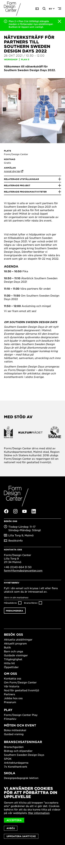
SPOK (8, 758)
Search (44, 8)
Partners (9, 694)
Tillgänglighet (13, 659)
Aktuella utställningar (18, 639)
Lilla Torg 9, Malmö (21, 535)
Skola (9, 773)
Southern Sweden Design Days (24, 754)
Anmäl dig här (12, 171)
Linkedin (33, 511)
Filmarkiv (10, 718)
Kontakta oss (12, 678)
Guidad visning (14, 734)
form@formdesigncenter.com (23, 570)
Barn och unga (13, 651)
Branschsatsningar (23, 742)
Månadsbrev (10, 602)
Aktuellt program (15, 643)
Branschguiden (14, 746)
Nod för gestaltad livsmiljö (21, 690)
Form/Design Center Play (21, 714)
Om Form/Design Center (20, 682)
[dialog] (32, 812)
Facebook (6, 511)
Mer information (39, 812)
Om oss (10, 673)
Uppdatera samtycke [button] (21, 836)
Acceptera (14, 820)
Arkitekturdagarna (16, 762)
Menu (59, 8)
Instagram (15, 511)
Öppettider (11, 667)
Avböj (10, 828)
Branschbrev (31, 602)
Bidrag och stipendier (18, 750)
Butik (7, 647)
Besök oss (13, 634)
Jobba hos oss (13, 698)
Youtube (24, 511)
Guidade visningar (16, 655)
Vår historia (11, 686)
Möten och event (20, 725)
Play (8, 710)
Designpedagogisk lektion (21, 777)
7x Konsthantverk (15, 766)
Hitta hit (9, 663)
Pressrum (10, 702)
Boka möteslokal (15, 730)
